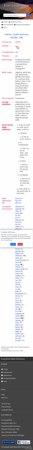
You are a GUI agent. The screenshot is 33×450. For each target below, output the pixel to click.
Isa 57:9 (18, 201)
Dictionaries (8, 25)
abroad (18, 206)
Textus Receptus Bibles (9, 432)
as (16, 215)
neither (18, 276)
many (17, 267)
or (16, 289)
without (18, 336)
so (16, 298)
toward (18, 314)
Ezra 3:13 (19, 198)
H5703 (20, 62)
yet (16, 338)
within (17, 334)
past (17, 291)
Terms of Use (5, 404)
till (16, 309)
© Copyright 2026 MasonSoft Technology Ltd (16, 447)
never (17, 278)
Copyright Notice (7, 410)
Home (5, 22)
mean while (20, 269)
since (17, 296)
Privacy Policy (6, 407)
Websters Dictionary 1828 (10, 429)
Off (21, 37)
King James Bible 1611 (9, 423)
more (17, 271)
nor (16, 280)
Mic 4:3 (18, 203)
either (17, 227)
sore (17, 300)
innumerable (20, 260)
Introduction (15, 22)
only (17, 287)
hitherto (18, 256)
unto (17, 318)
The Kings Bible (6, 420)
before (18, 220)
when (17, 325)
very (17, 322)
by (16, 224)
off (16, 285)
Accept (13, 244)
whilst (17, 329)
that (17, 302)
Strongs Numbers (23, 25)
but (16, 222)
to (16, 311)
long (17, 265)
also (17, 211)
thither (18, 305)
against (18, 209)
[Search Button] (28, 15)
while (17, 327)
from (17, 249)
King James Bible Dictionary (10, 426)
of (16, 282)
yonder (18, 340)
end (16, 229)
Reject (20, 244)
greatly (18, 251)
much (17, 273)
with (17, 331)
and (16, 213)
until (17, 316)
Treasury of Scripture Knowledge (12, 435)
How (17, 258)
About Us (4, 398)
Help (5, 27)
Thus (17, 307)
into (16, 262)
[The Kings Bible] (9, 442)
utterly (18, 320)
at (16, 218)
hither (17, 253)
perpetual (19, 293)
